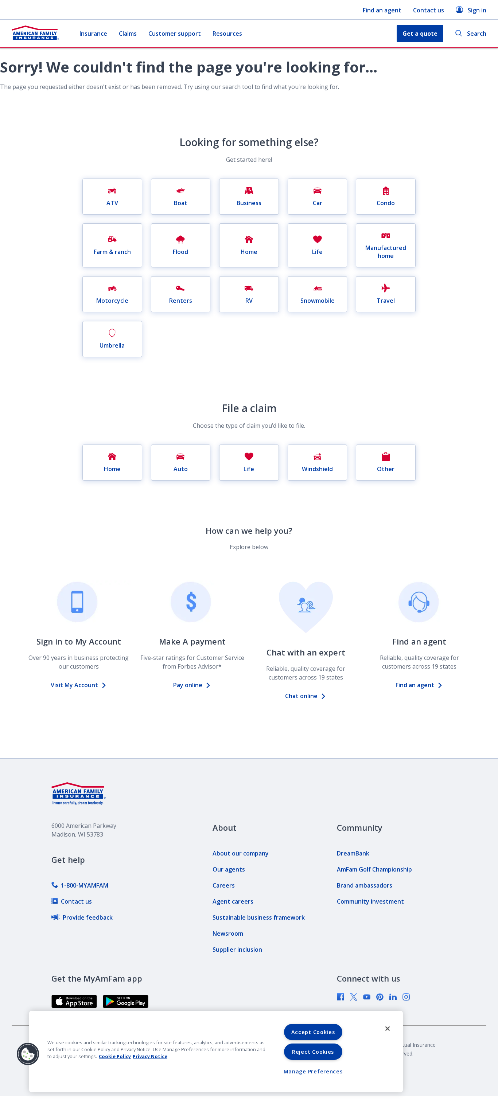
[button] (28, 1054)
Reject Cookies (313, 1051)
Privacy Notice (150, 1056)
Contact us (428, 10)
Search (476, 34)
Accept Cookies (313, 1032)
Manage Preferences (313, 1071)
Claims (128, 34)
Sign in (477, 10)
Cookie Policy (115, 1056)
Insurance (93, 34)
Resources (227, 34)
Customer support (174, 34)
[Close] (388, 1029)
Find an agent (382, 10)
